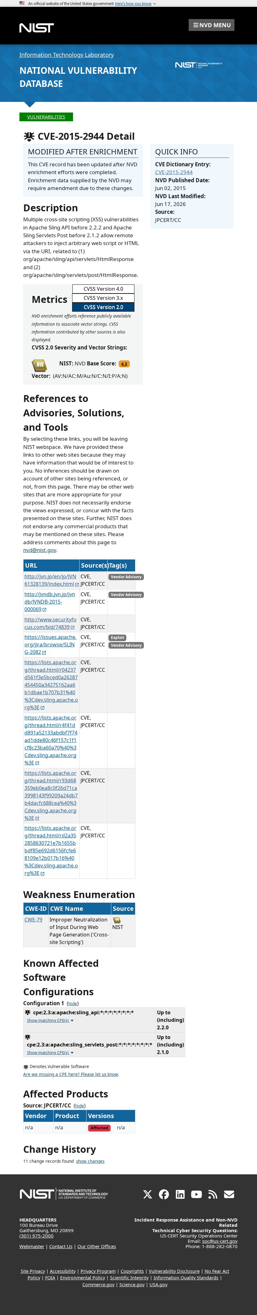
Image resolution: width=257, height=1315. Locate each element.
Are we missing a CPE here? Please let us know (70, 1074)
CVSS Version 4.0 (103, 288)
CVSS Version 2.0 (103, 307)
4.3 (124, 364)
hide (72, 1003)
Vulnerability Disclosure (174, 1271)
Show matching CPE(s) (48, 1020)
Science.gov (131, 1284)
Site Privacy (33, 1271)
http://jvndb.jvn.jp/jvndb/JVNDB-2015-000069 (49, 602)
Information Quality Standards (186, 1278)
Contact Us (60, 1246)
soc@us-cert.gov (220, 1241)
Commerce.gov (98, 1284)
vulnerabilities (46, 117)
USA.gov (158, 1284)
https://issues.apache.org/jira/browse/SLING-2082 (50, 644)
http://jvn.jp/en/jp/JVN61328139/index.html (50, 580)
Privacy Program (98, 1271)
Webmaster (31, 1246)
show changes (90, 1161)
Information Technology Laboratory (66, 54)
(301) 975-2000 (36, 1235)
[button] (211, 25)
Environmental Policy (82, 1278)
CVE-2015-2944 (174, 172)
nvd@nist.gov (39, 550)
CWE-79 (33, 919)
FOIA (50, 1278)
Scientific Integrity (129, 1278)
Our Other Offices (96, 1246)
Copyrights (132, 1271)
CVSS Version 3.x (103, 297)
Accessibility (63, 1271)
